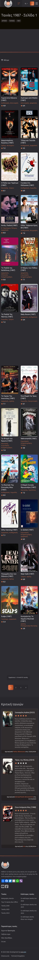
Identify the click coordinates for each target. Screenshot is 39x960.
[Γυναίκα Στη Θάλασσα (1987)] (29, 167)
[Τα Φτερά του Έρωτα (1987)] (9, 422)
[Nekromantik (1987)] (29, 422)
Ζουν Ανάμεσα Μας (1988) (25, 807)
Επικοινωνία (5, 956)
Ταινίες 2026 (5, 906)
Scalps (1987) (6, 616)
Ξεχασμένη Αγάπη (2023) (25, 712)
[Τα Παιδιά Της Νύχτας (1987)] (9, 298)
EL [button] (25, 3)
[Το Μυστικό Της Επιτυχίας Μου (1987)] (9, 469)
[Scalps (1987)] (9, 600)
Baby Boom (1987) (28, 314)
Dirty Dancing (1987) (9, 530)
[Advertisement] (19, 41)
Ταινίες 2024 (5, 913)
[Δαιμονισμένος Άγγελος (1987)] (9, 124)
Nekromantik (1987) (28, 438)
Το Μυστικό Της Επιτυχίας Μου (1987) (7, 487)
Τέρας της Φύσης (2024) (24, 760)
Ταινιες (12, 21)
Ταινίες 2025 (5, 909)
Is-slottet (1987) (27, 530)
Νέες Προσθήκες (6, 938)
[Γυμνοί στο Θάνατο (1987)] (9, 82)
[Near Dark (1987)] (29, 558)
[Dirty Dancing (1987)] (9, 513)
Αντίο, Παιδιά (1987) (9, 225)
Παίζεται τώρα (5, 934)
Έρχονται (8, 930)
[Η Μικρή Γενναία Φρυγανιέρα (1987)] (29, 469)
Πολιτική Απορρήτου (18, 956)
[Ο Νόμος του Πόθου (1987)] (29, 251)
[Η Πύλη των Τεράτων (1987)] (9, 167)
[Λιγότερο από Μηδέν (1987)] (29, 82)
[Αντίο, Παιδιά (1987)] (9, 209)
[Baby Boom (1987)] (29, 298)
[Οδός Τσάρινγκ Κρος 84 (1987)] (29, 209)
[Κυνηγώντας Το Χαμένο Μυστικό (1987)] (29, 600)
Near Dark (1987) (27, 574)
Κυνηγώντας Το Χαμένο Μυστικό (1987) (27, 618)
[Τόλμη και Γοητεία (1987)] (29, 124)
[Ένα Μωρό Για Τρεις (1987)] (29, 380)
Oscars (3, 941)
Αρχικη (4, 21)
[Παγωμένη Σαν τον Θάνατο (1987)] (9, 558)
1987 (18, 21)
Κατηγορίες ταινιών (7, 898)
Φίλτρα (6, 60)
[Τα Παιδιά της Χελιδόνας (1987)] (9, 251)
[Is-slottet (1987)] (29, 513)
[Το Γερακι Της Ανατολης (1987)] (9, 380)
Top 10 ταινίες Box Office (9, 902)
